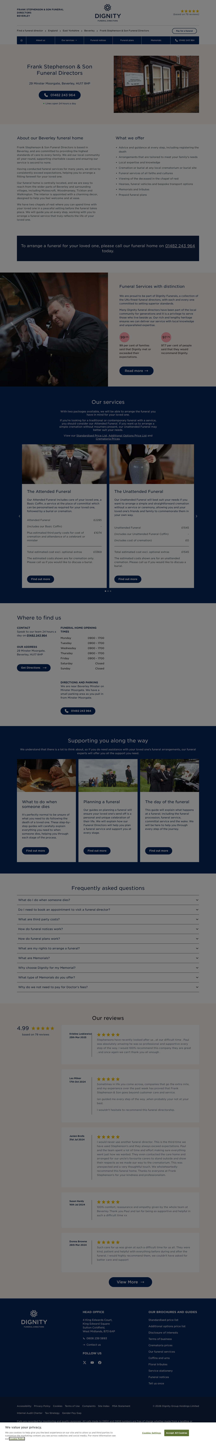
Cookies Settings (151, 1433)
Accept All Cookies (176, 1433)
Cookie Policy (16, 1438)
